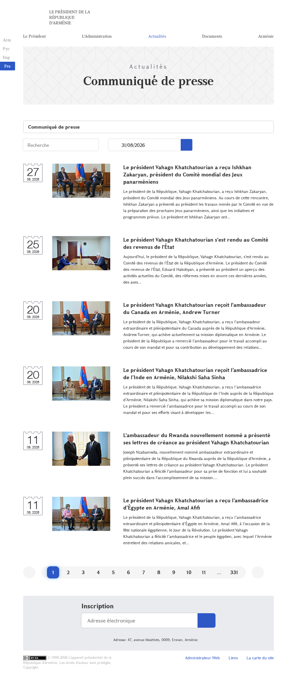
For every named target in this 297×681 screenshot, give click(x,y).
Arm (7, 40)
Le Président (34, 36)
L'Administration (97, 36)
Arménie (266, 36)
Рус (6, 48)
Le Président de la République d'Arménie (69, 17)
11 (204, 572)
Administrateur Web (202, 657)
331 (234, 572)
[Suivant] (258, 572)
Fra (7, 66)
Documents (212, 36)
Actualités (157, 36)
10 (188, 572)
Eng (6, 57)
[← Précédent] (29, 572)
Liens (233, 657)
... (115, 145)
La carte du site (260, 657)
